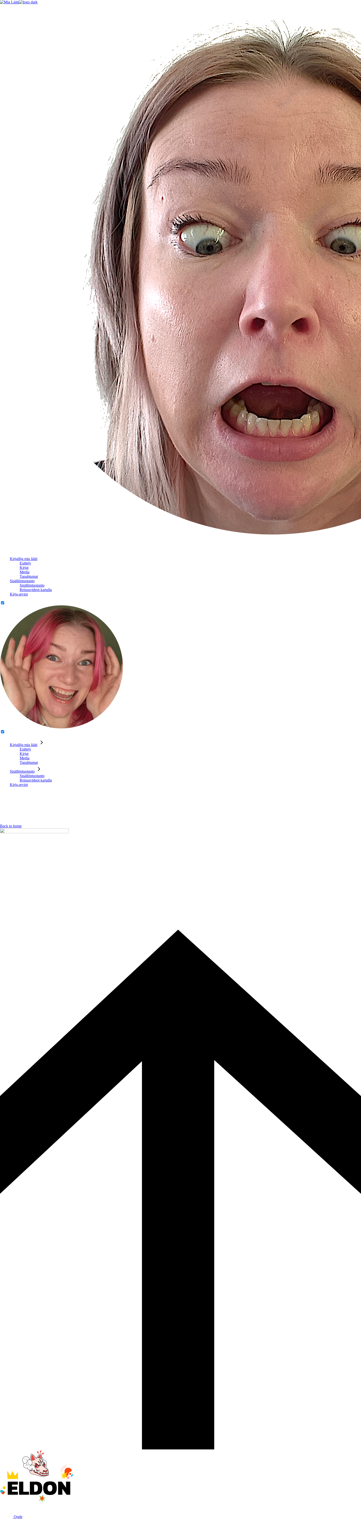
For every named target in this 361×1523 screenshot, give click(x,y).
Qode (17, 1517)
